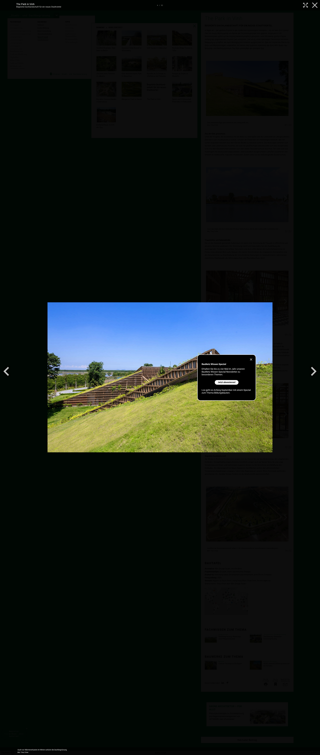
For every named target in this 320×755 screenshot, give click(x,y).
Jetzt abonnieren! (227, 382)
